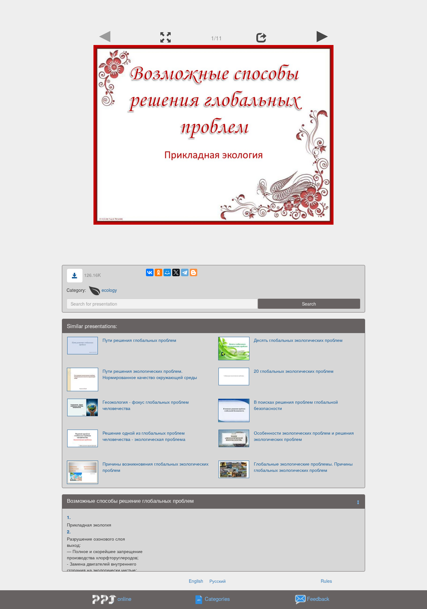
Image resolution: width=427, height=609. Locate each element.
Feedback (318, 599)
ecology (109, 290)
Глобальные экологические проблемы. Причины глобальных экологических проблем (303, 467)
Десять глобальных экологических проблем (298, 340)
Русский (217, 581)
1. (69, 517)
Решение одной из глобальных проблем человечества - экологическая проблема (144, 436)
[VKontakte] (149, 272)
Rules (326, 581)
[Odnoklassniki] (158, 272)
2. (69, 531)
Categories (217, 599)
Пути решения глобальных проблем (139, 340)
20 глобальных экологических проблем (294, 371)
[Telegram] (184, 272)
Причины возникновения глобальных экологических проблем (155, 467)
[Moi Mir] (167, 272)
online (124, 598)
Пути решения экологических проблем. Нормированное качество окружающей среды (150, 374)
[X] (176, 272)
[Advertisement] (213, 14)
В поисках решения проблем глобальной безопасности (296, 405)
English (196, 581)
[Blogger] (193, 272)
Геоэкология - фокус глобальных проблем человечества (146, 405)
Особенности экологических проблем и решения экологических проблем (304, 436)
